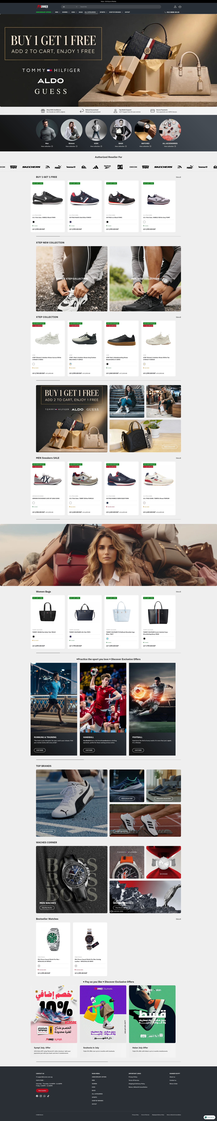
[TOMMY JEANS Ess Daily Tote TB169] (47, 612)
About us (172, 1077)
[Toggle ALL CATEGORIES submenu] (97, 12)
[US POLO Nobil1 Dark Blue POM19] (84, 197)
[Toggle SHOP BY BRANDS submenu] (122, 12)
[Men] (47, 130)
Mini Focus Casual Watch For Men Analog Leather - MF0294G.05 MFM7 (88, 960)
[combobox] (111, 7)
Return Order (174, 1084)
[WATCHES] (145, 130)
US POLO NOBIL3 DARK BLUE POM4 (117, 498)
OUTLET (127, 12)
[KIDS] (96, 130)
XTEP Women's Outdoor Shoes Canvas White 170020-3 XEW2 (46, 358)
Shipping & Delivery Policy (137, 1084)
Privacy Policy (133, 1077)
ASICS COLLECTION (126, 798)
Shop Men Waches (47, 907)
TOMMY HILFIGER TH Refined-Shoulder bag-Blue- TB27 (120, 633)
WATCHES (145, 143)
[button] (180, 7)
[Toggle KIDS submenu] (76, 12)
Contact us (173, 1080)
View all (178, 177)
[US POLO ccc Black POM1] (121, 197)
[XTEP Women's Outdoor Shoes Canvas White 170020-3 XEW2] (47, 337)
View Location (42, 1090)
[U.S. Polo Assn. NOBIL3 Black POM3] (47, 197)
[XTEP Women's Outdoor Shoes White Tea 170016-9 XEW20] (158, 337)
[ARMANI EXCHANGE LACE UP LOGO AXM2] (47, 478)
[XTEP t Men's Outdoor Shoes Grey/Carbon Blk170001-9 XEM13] (84, 337)
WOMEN (64, 12)
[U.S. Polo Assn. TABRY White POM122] (84, 478)
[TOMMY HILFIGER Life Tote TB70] (84, 612)
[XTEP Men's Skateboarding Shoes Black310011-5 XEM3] (121, 337)
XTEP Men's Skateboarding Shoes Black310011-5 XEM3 (117, 358)
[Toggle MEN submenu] (59, 12)
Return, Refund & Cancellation (138, 1087)
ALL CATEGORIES (90, 12)
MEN (56, 12)
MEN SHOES (153, 414)
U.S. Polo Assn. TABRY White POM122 (81, 498)
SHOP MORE (39, 750)
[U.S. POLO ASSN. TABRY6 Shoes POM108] (158, 478)
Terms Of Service (134, 1080)
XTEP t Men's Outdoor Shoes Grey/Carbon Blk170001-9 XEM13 (82, 358)
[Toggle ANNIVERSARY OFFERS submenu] (52, 12)
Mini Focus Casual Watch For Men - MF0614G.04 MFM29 (49, 960)
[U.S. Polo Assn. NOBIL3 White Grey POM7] (158, 197)
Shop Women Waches (121, 907)
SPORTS (102, 12)
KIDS (73, 12)
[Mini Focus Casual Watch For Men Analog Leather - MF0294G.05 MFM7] (90, 939)
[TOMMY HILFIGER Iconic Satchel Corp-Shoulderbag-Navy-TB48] (158, 612)
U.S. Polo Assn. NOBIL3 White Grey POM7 (156, 217)
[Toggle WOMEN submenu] (69, 12)
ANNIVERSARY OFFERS (43, 12)
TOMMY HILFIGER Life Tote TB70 (79, 632)
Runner (41, 1114)
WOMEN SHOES (118, 414)
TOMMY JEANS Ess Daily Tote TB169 (44, 632)
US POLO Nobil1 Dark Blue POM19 (80, 217)
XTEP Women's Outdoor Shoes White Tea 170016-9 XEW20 (156, 358)
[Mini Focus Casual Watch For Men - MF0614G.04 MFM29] (53, 939)
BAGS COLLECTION (169, 447)
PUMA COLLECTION (47, 831)
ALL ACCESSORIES (170, 143)
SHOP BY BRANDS (115, 12)
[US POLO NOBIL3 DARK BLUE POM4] (121, 478)
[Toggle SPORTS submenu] (106, 12)
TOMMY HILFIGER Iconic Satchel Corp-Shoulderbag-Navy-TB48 (155, 633)
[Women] (71, 130)
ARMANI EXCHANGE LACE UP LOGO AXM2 (46, 498)
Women (72, 143)
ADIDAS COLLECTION (121, 831)
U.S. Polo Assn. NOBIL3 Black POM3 (43, 217)
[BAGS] (121, 130)
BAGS (81, 12)
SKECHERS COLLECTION (163, 798)
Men (47, 143)
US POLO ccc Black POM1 (114, 217)
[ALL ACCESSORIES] (170, 130)
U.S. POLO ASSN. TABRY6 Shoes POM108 (156, 498)
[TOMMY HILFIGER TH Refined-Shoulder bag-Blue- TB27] (121, 612)
